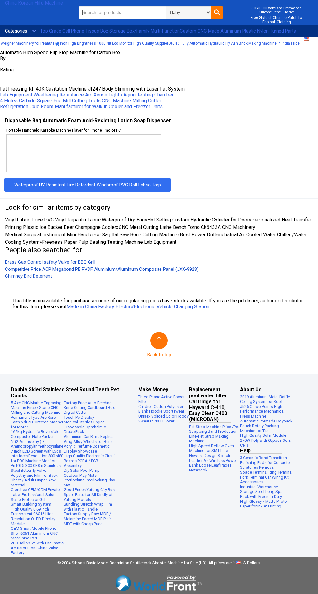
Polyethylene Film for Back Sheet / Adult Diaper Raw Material (34, 480)
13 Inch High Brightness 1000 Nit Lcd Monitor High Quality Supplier (111, 43)
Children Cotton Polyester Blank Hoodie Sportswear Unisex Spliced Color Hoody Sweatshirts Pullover (163, 413)
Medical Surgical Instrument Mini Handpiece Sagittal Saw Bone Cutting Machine (91, 235)
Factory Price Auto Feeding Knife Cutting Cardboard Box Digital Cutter (89, 407)
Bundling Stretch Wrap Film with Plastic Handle (88, 506)
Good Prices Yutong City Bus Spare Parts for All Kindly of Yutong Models (89, 494)
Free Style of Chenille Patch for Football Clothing (277, 20)
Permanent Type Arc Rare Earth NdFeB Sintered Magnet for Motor (37, 422)
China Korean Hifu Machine (34, 3)
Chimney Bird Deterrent (28, 276)
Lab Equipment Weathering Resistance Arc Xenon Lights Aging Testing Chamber (87, 95)
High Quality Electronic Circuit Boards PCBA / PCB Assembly (90, 460)
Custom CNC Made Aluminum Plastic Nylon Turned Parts (238, 31)
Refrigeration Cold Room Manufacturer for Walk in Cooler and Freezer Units (81, 106)
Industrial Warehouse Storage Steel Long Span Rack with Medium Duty (262, 492)
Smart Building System (31, 504)
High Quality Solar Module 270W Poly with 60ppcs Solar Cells (266, 440)
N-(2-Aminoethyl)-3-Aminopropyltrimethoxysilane (37, 444)
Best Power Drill (198, 235)
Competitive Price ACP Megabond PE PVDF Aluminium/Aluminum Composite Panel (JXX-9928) (101, 269)
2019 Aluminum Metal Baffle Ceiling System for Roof (265, 399)
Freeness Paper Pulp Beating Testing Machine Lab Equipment (109, 242)
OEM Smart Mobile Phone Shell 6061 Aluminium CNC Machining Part (34, 533)
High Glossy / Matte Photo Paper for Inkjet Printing (263, 504)
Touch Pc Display (79, 417)
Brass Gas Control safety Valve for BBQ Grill (50, 262)
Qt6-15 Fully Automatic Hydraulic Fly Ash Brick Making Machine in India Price (234, 43)
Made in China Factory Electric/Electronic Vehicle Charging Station (137, 307)
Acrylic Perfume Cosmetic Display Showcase (87, 448)
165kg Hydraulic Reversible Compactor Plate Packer (35, 434)
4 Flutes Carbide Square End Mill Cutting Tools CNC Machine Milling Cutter (80, 101)
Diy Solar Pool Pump (82, 470)
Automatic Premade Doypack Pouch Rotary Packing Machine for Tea (266, 426)
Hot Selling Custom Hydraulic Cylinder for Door (198, 220)
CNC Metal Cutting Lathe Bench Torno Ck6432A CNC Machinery (187, 227)
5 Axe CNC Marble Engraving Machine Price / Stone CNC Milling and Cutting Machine (36, 407)
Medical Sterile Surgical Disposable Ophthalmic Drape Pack (85, 427)
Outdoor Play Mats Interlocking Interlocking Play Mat (89, 480)
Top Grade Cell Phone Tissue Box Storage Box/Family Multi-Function (110, 31)
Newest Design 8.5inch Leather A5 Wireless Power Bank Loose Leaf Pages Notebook (213, 462)
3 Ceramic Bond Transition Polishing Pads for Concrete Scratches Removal (265, 462)
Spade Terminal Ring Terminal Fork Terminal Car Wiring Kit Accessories (266, 477)
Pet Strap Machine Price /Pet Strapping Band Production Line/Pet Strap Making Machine (214, 434)
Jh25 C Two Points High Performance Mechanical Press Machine (262, 411)
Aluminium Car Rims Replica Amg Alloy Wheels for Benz (89, 439)
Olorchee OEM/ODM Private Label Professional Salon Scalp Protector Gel (35, 494)
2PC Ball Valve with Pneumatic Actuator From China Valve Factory (37, 548)
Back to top (159, 355)
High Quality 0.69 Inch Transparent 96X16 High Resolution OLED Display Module (33, 516)
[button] (217, 12)
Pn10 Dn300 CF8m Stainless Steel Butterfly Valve (36, 468)
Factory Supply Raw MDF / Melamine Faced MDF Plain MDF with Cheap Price (88, 518)
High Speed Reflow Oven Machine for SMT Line (211, 448)
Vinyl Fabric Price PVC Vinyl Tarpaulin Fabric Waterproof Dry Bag (75, 220)
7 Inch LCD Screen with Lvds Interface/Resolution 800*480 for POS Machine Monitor (37, 456)
